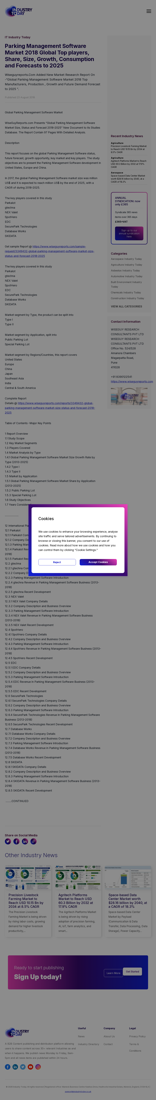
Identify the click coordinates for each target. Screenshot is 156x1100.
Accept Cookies (98, 562)
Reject (57, 562)
